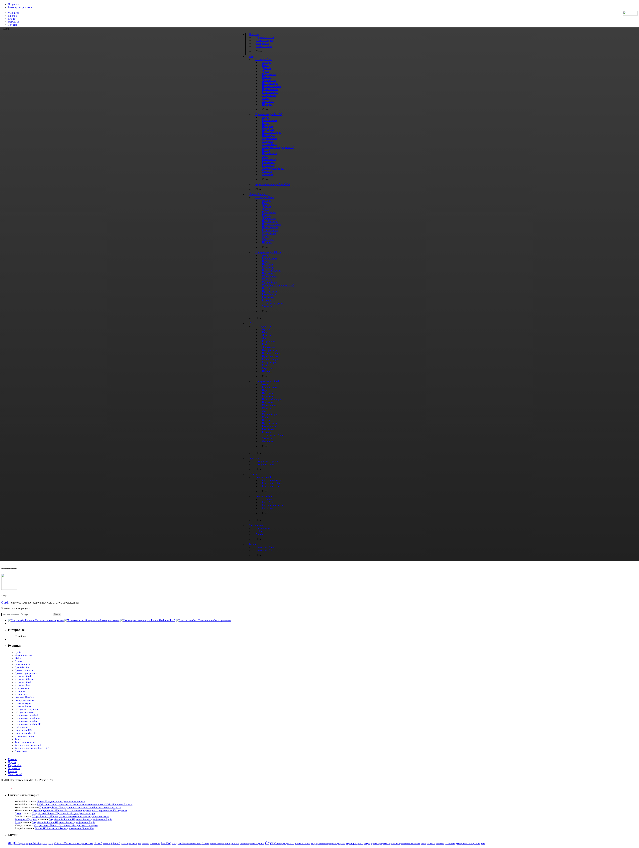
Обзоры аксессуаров (26, 709)
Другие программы (26, 673)
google (50, 844)
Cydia (18, 652)
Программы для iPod (26, 721)
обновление (414, 843)
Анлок (18, 661)
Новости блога (23, 706)
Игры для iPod (23, 682)
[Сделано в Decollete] (11, 788)
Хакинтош (21, 751)
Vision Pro (13, 12)
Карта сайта (14, 765)
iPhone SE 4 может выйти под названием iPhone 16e (64, 828)
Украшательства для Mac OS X (32, 748)
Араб (17, 822)
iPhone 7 (133, 843)
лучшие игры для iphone (399, 844)
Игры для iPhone (24, 679)
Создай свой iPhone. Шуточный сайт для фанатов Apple (63, 813)
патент (423, 844)
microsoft (194, 844)
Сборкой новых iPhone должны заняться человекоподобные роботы (70, 816)
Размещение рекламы (20, 7)
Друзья (12, 762)
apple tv (22, 844)
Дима (18, 813)
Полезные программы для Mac (252, 844)
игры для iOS (357, 843)
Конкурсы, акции (24, 700)
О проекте (14, 4)
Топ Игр (12, 24)
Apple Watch (33, 843)
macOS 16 (13, 21)
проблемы (440, 843)
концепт (367, 844)
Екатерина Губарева (26, 819)
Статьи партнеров (25, 736)
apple (13, 842)
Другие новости (24, 670)
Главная (12, 759)
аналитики (302, 843)
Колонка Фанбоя (24, 697)
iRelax (18, 658)
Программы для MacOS (28, 724)
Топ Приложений (25, 742)
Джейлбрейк (22, 667)
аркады (314, 843)
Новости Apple (23, 703)
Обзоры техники (24, 712)
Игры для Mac (23, 685)
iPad (66, 843)
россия (448, 843)
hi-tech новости (23, 655)
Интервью (20, 691)
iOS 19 (11, 18)
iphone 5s (106, 843)
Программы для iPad (26, 715)
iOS (56, 843)
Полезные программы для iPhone (225, 843)
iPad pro (80, 844)
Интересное (21, 694)
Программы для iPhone (28, 718)
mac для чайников (181, 843)
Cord (4, 602)
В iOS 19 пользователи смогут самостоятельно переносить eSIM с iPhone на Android (84, 804)
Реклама (12, 771)
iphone (88, 843)
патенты (431, 843)
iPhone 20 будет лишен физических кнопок (61, 801)
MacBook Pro (155, 844)
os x (200, 844)
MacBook (145, 844)
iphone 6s (124, 844)
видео (348, 844)
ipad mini (73, 844)
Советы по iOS (23, 730)
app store (43, 843)
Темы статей (15, 774)
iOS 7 (60, 844)
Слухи (270, 843)
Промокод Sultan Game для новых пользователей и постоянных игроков (80, 807)
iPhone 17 (13, 15)
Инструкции (22, 688)
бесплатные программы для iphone (331, 844)
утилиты (476, 843)
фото (483, 844)
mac (139, 844)
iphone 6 (115, 843)
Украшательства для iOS (28, 745)
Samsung (206, 843)
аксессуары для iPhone (285, 844)
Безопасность (22, 664)
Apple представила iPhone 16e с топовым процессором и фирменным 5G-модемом (80, 810)
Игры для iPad (23, 676)
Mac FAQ (166, 843)
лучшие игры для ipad (380, 844)
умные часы (467, 843)
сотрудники (456, 844)
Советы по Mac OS (25, 733)
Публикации (22, 727)
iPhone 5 (98, 843)
